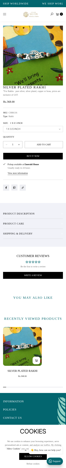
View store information (18, 173)
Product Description (19, 213)
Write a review (33, 275)
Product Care (13, 223)
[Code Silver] (30, 14)
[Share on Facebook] (6, 188)
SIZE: (12, 123)
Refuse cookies (33, 464)
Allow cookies (33, 456)
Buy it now (33, 156)
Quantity (8, 137)
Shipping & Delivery (18, 233)
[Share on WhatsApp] (14, 187)
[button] (52, 14)
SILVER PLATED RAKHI (22, 370)
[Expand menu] (4, 14)
